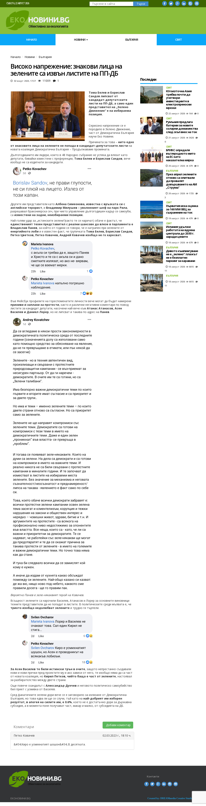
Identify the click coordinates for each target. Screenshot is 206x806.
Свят (178, 39)
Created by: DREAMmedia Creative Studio (170, 798)
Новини (80, 39)
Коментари (23, 726)
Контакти (153, 776)
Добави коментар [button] (118, 725)
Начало (31, 39)
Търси (141, 4)
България (131, 39)
